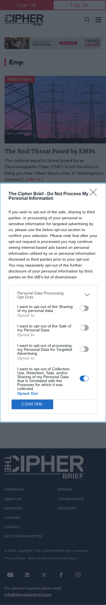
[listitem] (53, 295)
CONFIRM (32, 404)
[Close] (95, 194)
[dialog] (53, 302)
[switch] (84, 308)
